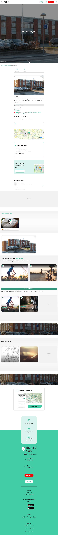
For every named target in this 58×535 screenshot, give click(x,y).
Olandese (16, 113)
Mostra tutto (19, 258)
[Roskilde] (10, 354)
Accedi (29, 481)
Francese (35, 112)
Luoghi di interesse (4, 65)
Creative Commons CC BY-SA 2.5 (10, 62)
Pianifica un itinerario (30, 459)
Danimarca (9, 65)
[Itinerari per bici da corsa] (43, 272)
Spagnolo (20, 113)
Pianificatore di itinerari (35, 406)
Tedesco (25, 113)
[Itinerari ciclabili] (14, 272)
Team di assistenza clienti (29, 534)
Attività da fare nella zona (21, 149)
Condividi (17, 71)
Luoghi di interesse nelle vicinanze (23, 151)
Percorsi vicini (20, 171)
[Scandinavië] (29, 354)
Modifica (24, 71)
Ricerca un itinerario (30, 466)
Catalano (30, 112)
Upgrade (51, 1)
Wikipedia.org (19, 104)
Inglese (39, 112)
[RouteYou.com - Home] (6, 2)
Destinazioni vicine (20, 153)
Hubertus (4, 61)
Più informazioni (17, 107)
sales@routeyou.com (29, 528)
